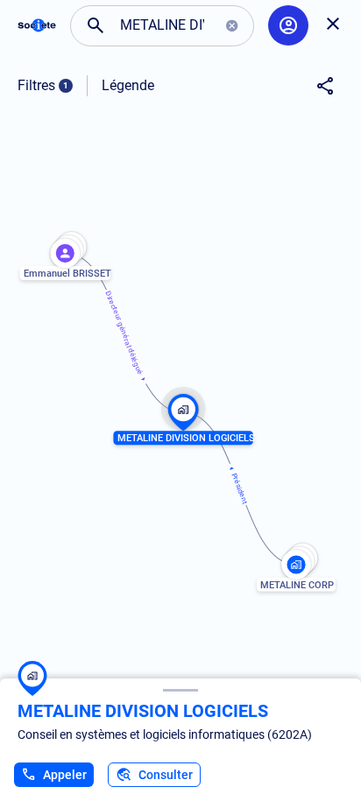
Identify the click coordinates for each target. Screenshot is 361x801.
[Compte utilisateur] (288, 25)
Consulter (165, 775)
